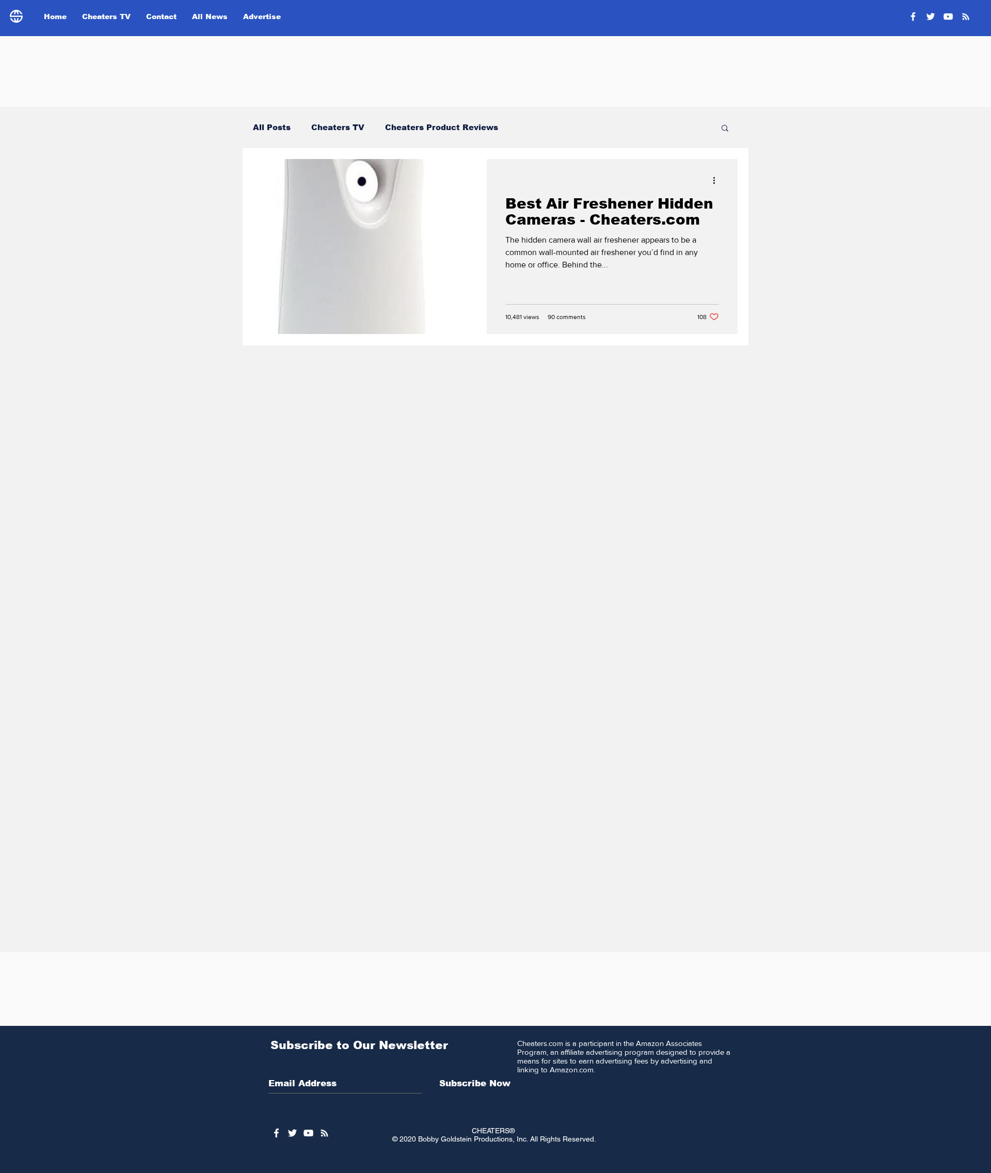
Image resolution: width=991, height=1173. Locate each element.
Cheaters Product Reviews (441, 127)
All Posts (272, 127)
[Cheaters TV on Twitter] (930, 16)
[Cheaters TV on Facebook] (913, 16)
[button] (725, 128)
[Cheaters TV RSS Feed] (965, 16)
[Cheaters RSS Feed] (324, 1133)
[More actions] (717, 180)
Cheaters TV (337, 127)
